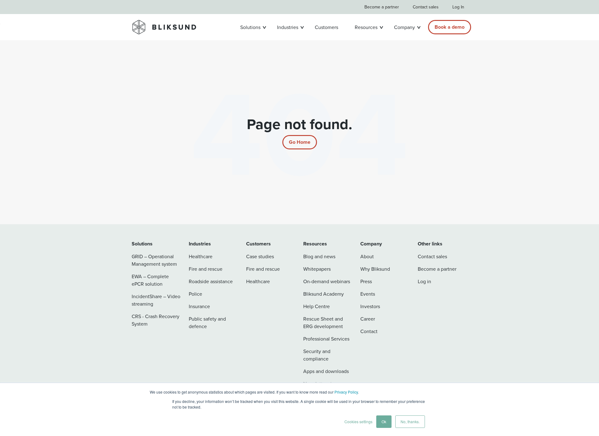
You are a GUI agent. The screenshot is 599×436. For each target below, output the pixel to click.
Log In (458, 7)
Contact (368, 331)
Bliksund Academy (323, 293)
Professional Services (326, 338)
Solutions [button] (250, 27)
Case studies (260, 256)
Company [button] (404, 27)
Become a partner (381, 7)
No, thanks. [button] (410, 421)
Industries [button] (287, 27)
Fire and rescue (205, 268)
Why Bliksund (375, 268)
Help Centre (316, 306)
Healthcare (200, 256)
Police (195, 293)
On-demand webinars (326, 281)
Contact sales (426, 7)
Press (366, 281)
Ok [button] (384, 421)
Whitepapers (317, 268)
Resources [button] (366, 27)
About (367, 256)
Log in (424, 281)
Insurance (199, 306)
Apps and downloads (326, 371)
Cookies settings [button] (358, 421)
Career (367, 318)
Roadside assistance (211, 281)
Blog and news (319, 256)
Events (367, 293)
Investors (370, 306)
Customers (326, 27)
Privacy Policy (346, 392)
